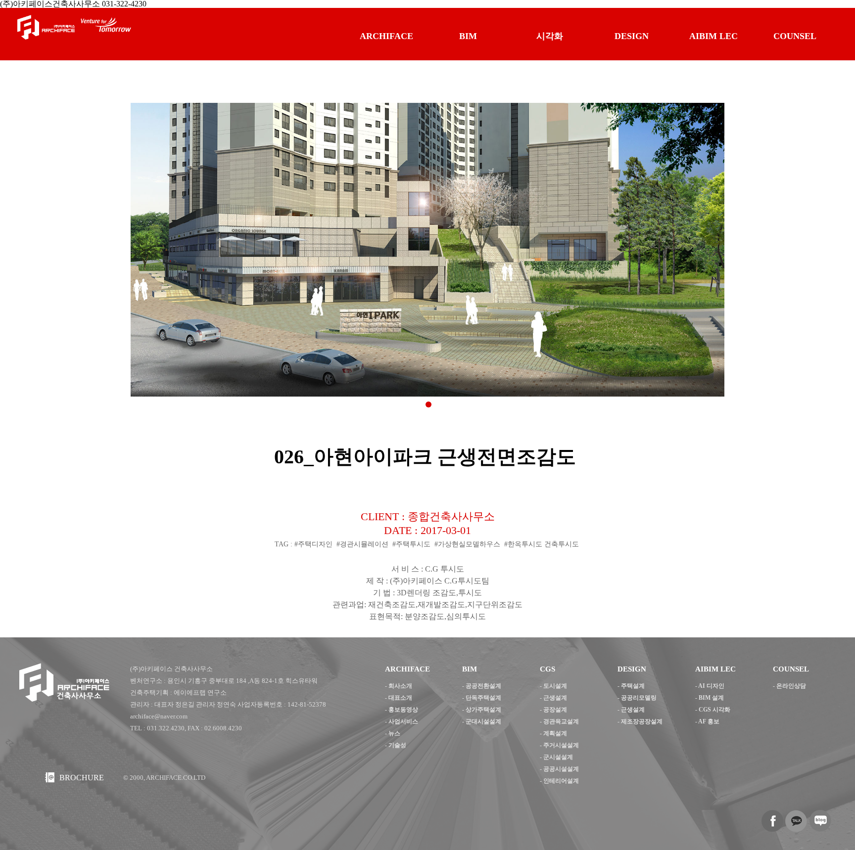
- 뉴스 (392, 733)
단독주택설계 (483, 697)
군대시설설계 (483, 721)
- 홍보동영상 (401, 709)
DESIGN (632, 36)
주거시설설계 (561, 745)
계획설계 (555, 733)
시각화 (549, 36)
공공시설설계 (561, 768)
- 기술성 (395, 745)
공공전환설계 (483, 685)
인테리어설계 (561, 780)
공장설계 (555, 709)
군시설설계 (558, 757)
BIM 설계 (711, 697)
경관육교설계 (561, 721)
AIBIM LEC (713, 36)
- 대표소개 (398, 697)
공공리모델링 (639, 697)
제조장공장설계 (642, 721)
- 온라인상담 (789, 685)
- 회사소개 (398, 685)
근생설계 (555, 697)
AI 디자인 (711, 685)
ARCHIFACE (386, 36)
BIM (468, 36)
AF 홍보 (708, 721)
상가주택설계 (483, 709)
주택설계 (633, 685)
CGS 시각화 (714, 709)
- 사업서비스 (401, 721)
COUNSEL (794, 36)
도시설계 (555, 685)
